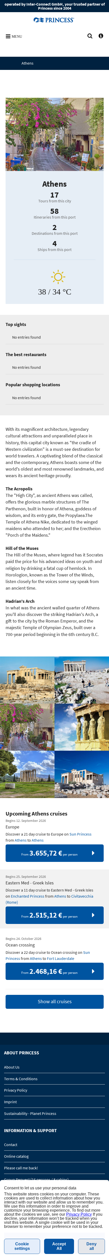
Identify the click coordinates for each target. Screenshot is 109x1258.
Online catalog (16, 1156)
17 (54, 195)
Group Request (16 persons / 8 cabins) (36, 1179)
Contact (10, 1144)
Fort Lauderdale (60, 958)
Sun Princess (80, 834)
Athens (21, 840)
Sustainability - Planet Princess (30, 1113)
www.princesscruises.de (54, 19)
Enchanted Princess (27, 896)
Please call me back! (21, 1167)
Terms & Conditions (21, 1078)
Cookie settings (22, 1246)
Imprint (10, 1101)
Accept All (59, 1246)
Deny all (91, 1246)
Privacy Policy (15, 1090)
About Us (12, 1067)
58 (54, 211)
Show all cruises (54, 1001)
